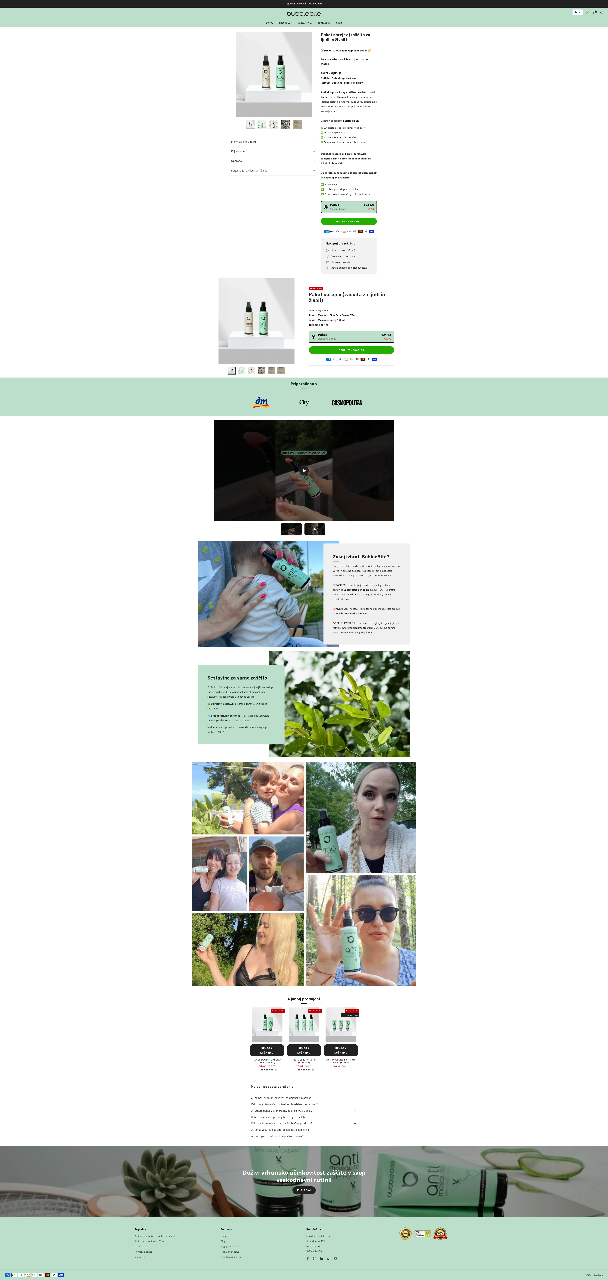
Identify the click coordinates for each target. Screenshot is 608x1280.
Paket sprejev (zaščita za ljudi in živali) (347, 297)
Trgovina (284, 23)
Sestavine (324, 23)
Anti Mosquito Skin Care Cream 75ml (155, 1236)
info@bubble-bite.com (318, 1236)
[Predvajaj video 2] (314, 529)
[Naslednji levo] (242, 125)
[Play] (304, 470)
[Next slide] (310, 74)
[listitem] (304, 4)
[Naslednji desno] (305, 125)
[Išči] (601, 12)
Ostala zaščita (142, 1246)
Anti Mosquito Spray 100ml (149, 1241)
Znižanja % (305, 23)
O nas (339, 23)
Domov (269, 23)
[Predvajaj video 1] (291, 529)
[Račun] (587, 12)
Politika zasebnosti (231, 1256)
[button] (349, 207)
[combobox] (578, 12)
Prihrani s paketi (143, 1251)
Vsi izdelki (140, 1256)
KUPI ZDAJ (304, 1190)
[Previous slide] (237, 74)
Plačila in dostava (230, 1251)
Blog (223, 1241)
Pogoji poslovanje (230, 1246)
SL (580, 12)
